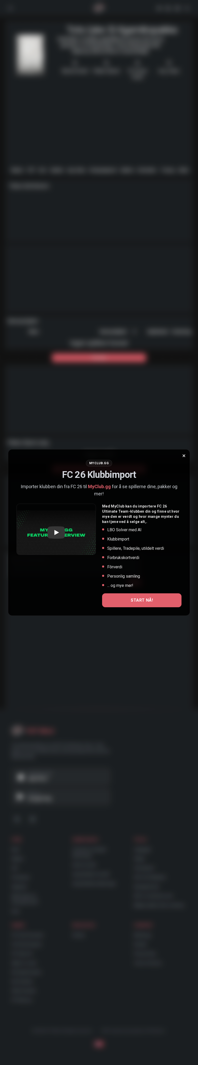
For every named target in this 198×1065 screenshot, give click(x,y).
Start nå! (142, 600)
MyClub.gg (99, 486)
